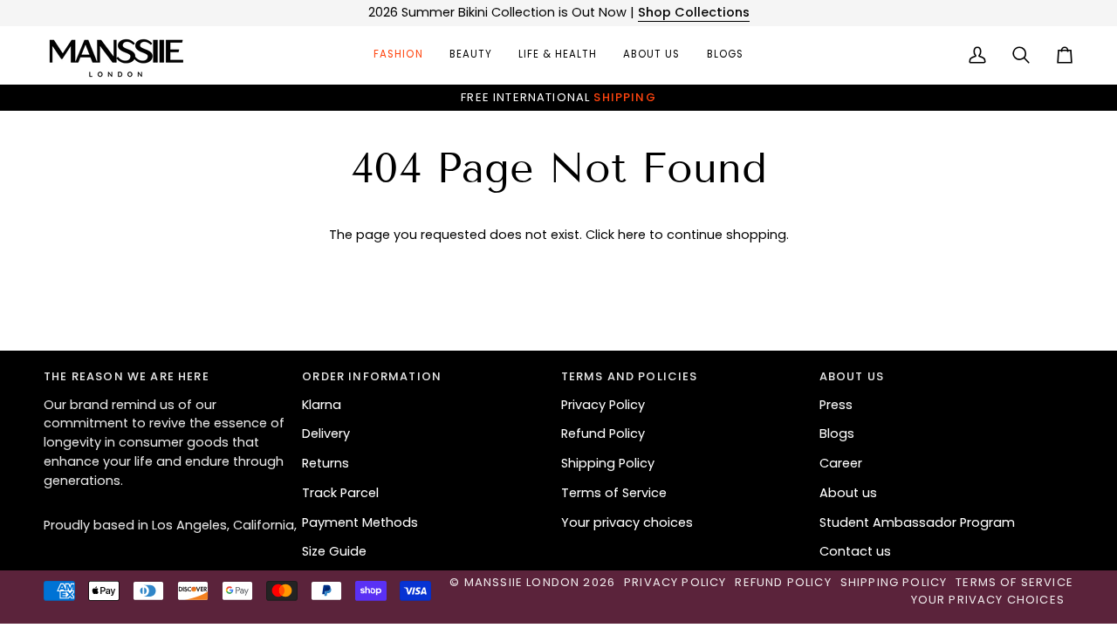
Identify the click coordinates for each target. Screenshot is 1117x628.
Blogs (836, 433)
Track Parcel (340, 493)
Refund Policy (603, 433)
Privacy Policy (603, 404)
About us (848, 493)
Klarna (321, 404)
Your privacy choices (627, 522)
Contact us (855, 551)
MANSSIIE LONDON (522, 582)
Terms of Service (614, 493)
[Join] (668, 350)
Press (836, 404)
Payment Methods (360, 522)
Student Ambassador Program (917, 522)
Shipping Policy (607, 463)
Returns (325, 463)
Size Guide (334, 551)
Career (840, 463)
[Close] (687, 260)
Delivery (326, 433)
